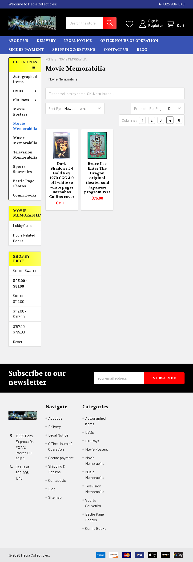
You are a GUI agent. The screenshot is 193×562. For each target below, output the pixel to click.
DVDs (18, 91)
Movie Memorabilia (25, 126)
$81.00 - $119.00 (19, 298)
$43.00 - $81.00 (20, 283)
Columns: (129, 120)
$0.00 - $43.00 (24, 271)
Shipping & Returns (73, 49)
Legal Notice (78, 40)
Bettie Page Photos (23, 184)
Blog (142, 49)
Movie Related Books (24, 238)
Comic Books (24, 195)
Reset (17, 341)
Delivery (46, 40)
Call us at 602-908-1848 (23, 472)
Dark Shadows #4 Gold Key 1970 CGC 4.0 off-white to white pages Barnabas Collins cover (61, 180)
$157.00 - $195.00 (20, 329)
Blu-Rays (21, 100)
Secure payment (26, 49)
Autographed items (25, 79)
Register (155, 25)
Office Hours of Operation (129, 40)
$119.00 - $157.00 (19, 314)
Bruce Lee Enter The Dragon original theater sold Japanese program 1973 (97, 177)
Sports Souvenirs (22, 169)
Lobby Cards (22, 225)
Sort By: (54, 108)
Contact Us (116, 49)
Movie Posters (20, 112)
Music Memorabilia (25, 141)
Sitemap (55, 497)
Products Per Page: (149, 108)
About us (18, 40)
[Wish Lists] (130, 24)
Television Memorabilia (25, 155)
